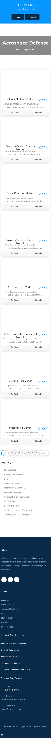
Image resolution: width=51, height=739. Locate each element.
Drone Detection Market (20, 193)
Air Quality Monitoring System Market (15, 670)
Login (18, 17)
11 (47, 453)
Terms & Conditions (10, 609)
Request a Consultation (13, 699)
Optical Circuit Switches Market (13, 643)
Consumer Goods (12, 483)
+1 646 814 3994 (10, 690)
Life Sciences (10, 470)
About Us (5, 600)
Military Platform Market (20, 99)
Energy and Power (12, 506)
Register (33, 17)
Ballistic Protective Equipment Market (20, 334)
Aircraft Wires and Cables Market (20, 240)
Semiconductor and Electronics (18, 510)
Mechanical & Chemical (14, 488)
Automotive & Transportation (16, 515)
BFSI (6, 479)
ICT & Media (9, 501)
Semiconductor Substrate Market (14, 663)
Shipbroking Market (20, 427)
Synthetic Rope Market (10, 650)
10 (41, 453)
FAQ (3, 613)
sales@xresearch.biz (26, 9)
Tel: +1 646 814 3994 (26, 5)
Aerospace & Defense (13, 474)
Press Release (7, 627)
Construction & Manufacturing (17, 497)
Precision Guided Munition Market (20, 147)
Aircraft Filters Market (20, 380)
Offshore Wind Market (9, 657)
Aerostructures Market (20, 286)
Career (4, 622)
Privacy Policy (7, 604)
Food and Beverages (13, 492)
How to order (7, 618)
